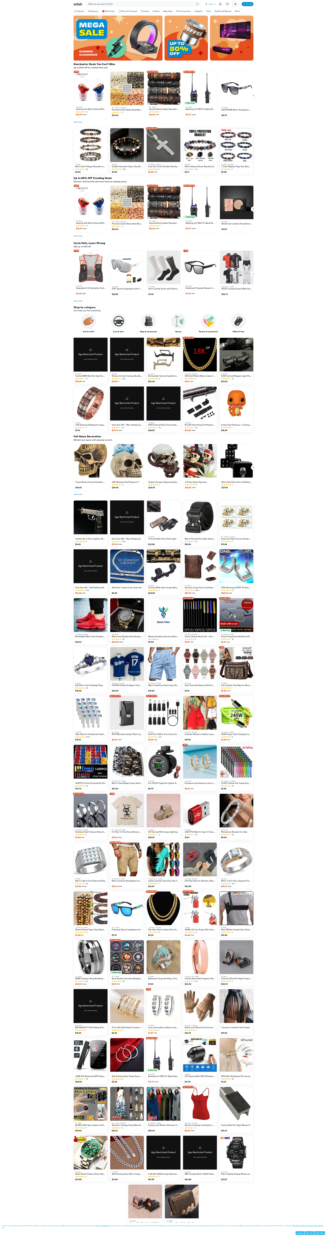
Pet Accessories (183, 11)
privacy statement (102, 1225)
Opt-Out (309, 1233)
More (237, 11)
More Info (320, 1233)
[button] (211, 4)
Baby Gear (168, 11)
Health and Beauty (222, 11)
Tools (208, 11)
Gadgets (198, 11)
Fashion (156, 11)
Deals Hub (110, 11)
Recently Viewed (129, 11)
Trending (145, 11)
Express (94, 11)
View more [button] (78, 122)
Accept (300, 1233)
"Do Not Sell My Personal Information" (308, 1225)
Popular (80, 11)
